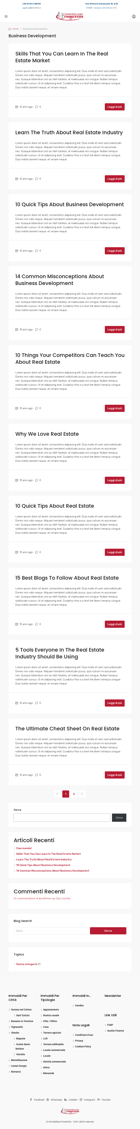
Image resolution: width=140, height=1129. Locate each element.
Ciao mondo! (24, 848)
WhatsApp (56, 1099)
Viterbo (15, 1032)
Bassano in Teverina (22, 1021)
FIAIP (110, 1025)
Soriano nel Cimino (21, 1009)
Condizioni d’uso (84, 1035)
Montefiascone (19, 1060)
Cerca (17, 809)
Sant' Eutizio (23, 1015)
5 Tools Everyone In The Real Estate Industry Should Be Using (59, 653)
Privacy (79, 1040)
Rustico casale (51, 1015)
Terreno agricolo (52, 1032)
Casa (46, 1027)
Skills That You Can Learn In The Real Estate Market (61, 57)
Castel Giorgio (19, 1066)
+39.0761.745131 (31, 4)
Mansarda (48, 1073)
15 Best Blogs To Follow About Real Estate (67, 578)
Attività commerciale (54, 1061)
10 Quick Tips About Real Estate (54, 506)
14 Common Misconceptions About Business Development (59, 280)
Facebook (39, 1099)
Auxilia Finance (115, 1030)
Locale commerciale (54, 1050)
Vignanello (17, 1027)
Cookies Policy (83, 1046)
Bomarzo (16, 1071)
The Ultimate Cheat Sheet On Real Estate (67, 728)
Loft (45, 1038)
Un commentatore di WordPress (33, 898)
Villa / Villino (50, 1021)
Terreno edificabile (53, 1044)
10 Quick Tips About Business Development (69, 204)
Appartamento (51, 1009)
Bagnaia (20, 1038)
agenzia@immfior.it (32, 8)
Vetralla (20, 1054)
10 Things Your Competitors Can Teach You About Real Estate (70, 358)
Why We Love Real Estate (47, 434)
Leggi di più (115, 106)
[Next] (82, 793)
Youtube (105, 1099)
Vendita (79, 1005)
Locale (47, 1055)
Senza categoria (26, 964)
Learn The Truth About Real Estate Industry (69, 132)
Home (15, 29)
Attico (46, 1067)
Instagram (89, 1099)
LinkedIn (73, 1099)
